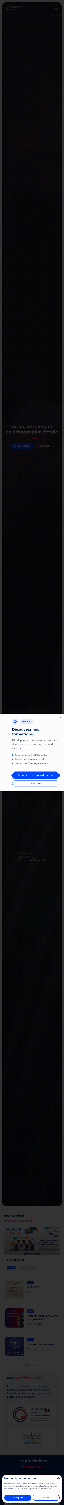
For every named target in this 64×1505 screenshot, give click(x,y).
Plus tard (36, 783)
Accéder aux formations (33, 775)
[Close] (60, 717)
